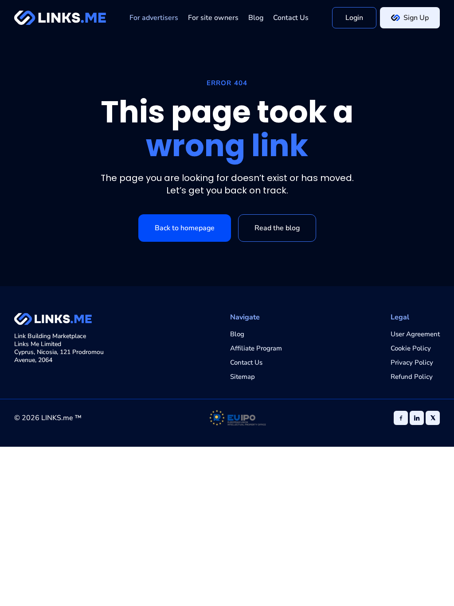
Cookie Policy (411, 348)
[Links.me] (60, 18)
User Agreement (415, 334)
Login (354, 18)
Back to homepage (185, 228)
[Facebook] (401, 418)
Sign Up (416, 18)
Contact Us (291, 18)
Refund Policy (412, 376)
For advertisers (153, 18)
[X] (433, 418)
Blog (255, 18)
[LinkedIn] (417, 418)
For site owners (213, 18)
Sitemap (242, 376)
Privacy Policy (412, 362)
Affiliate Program (256, 348)
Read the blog (277, 228)
